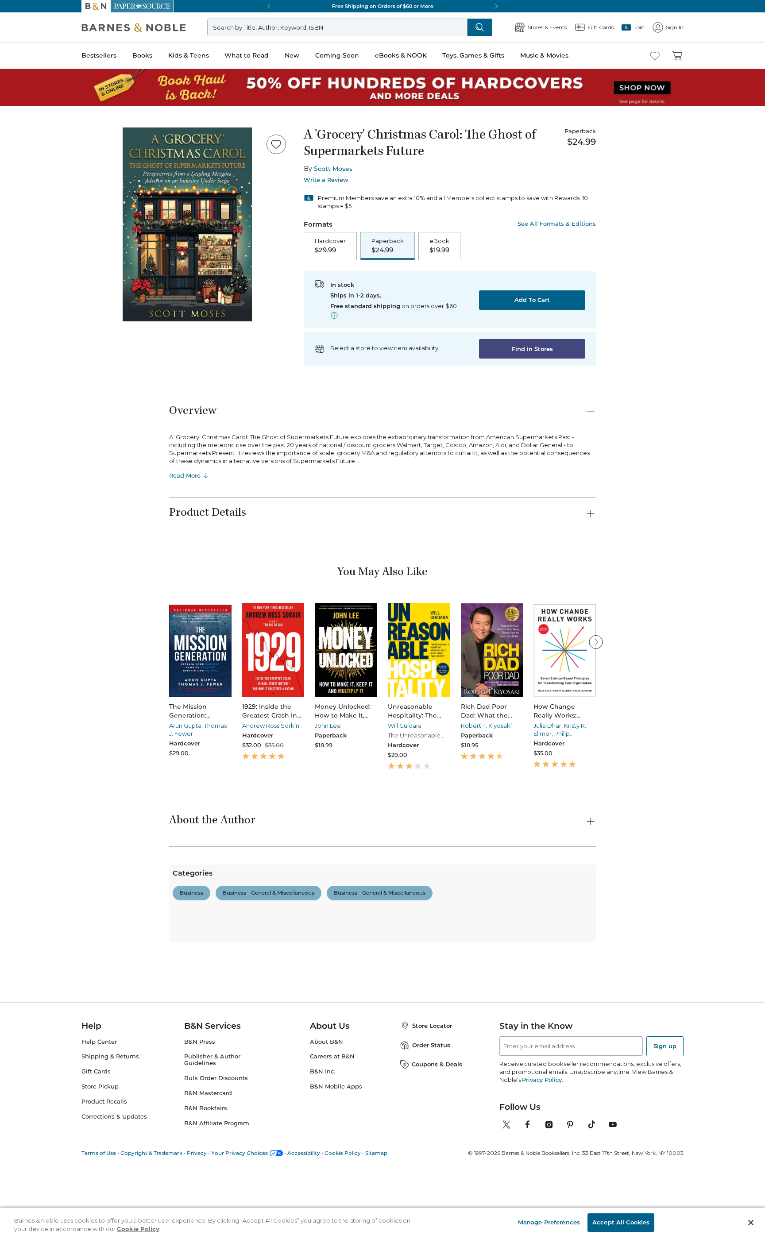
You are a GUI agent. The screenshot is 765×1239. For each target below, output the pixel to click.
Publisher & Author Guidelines (212, 1172)
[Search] (480, 27)
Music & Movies (544, 55)
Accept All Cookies (620, 1222)
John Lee (328, 725)
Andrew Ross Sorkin (270, 725)
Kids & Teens (188, 55)
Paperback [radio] (387, 245)
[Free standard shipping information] (334, 315)
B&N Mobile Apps (336, 1198)
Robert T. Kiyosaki (486, 725)
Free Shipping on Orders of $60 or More (382, 6)
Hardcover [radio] (330, 245)
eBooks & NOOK (401, 55)
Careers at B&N (332, 1169)
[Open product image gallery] (187, 224)
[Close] (751, 1222)
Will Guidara (404, 725)
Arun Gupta (185, 725)
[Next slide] (596, 642)
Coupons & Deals (437, 1176)
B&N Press (199, 1153)
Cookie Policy (138, 1229)
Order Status (431, 1157)
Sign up (664, 1158)
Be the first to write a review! (382, 979)
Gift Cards (96, 1184)
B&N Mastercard (208, 1205)
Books (142, 55)
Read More (185, 475)
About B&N (326, 1153)
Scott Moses (333, 169)
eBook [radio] (439, 245)
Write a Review (326, 180)
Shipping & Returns (110, 1169)
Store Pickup (100, 1198)
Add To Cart (532, 299)
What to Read (246, 55)
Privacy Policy (541, 1191)
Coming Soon (337, 55)
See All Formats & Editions (557, 223)
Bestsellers (98, 55)
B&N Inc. (322, 1184)
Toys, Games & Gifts (473, 55)
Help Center (99, 1153)
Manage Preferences (549, 1222)
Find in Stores (532, 348)
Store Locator (432, 1137)
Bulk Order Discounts (216, 1190)
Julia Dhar (547, 725)
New (292, 55)
